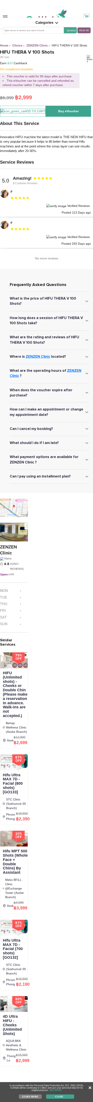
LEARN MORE (30, 1096)
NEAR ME (84, 30)
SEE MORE (55, 1090)
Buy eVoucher (68, 111)
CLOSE (59, 1096)
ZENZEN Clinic (38, 356)
